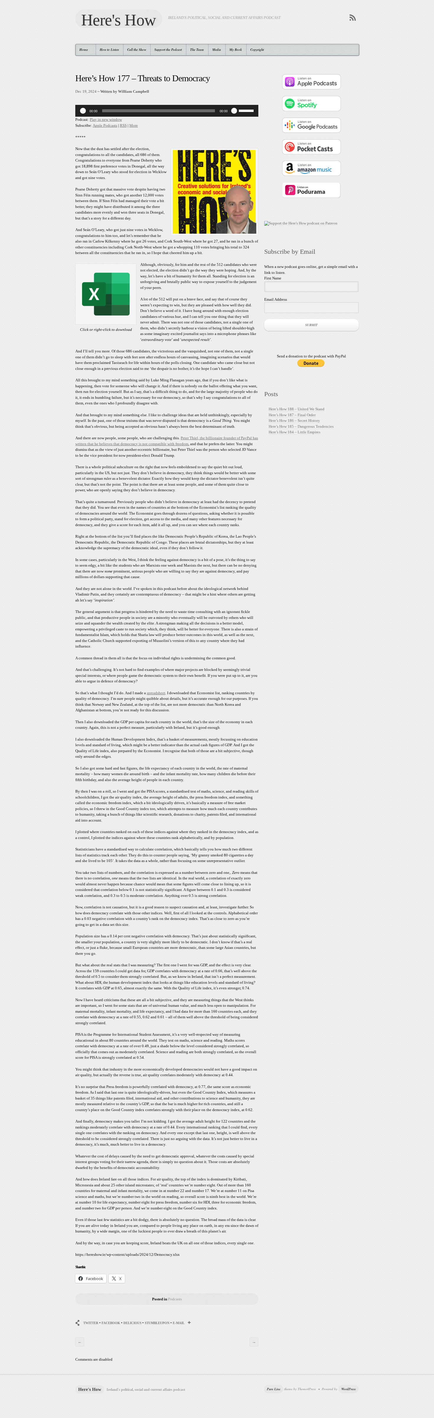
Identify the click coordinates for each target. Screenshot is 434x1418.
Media (216, 49)
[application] (166, 111)
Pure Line (273, 1389)
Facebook (111, 1323)
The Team (197, 49)
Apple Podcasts (105, 125)
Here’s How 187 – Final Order (292, 415)
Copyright (257, 49)
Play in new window (106, 119)
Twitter (90, 1323)
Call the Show (136, 49)
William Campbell (133, 91)
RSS (123, 125)
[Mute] (234, 111)
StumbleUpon (157, 1323)
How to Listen (109, 49)
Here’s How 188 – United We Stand (296, 409)
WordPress (348, 1389)
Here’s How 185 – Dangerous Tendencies (301, 426)
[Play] (83, 111)
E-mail (179, 1323)
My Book (235, 49)
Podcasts (175, 1299)
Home (82, 49)
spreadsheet (156, 693)
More (133, 125)
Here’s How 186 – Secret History (294, 420)
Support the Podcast (168, 49)
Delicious (132, 1323)
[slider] (247, 110)
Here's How (118, 19)
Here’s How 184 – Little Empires (294, 432)
